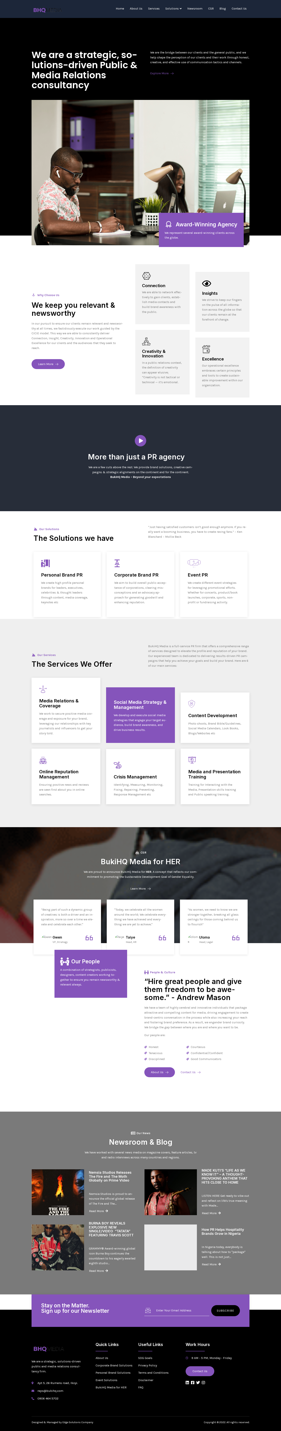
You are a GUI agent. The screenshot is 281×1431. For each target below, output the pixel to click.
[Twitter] (198, 1382)
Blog (222, 8)
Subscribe (225, 1310)
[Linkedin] (187, 1382)
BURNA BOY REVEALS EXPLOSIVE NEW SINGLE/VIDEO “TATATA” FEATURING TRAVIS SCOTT (111, 1229)
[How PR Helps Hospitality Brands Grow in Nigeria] (170, 1247)
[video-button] (140, 440)
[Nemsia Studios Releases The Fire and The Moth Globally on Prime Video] (58, 1192)
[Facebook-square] (192, 1382)
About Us (136, 8)
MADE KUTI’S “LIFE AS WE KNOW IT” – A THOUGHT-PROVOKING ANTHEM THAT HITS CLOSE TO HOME (225, 1176)
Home (120, 8)
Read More (48, 610)
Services (154, 8)
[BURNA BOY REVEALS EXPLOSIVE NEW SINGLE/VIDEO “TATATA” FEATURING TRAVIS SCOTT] (58, 1247)
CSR (211, 8)
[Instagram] (203, 1382)
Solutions (172, 8)
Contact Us (239, 8)
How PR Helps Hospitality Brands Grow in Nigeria (223, 1232)
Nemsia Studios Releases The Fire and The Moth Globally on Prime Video (110, 1176)
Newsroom (194, 8)
